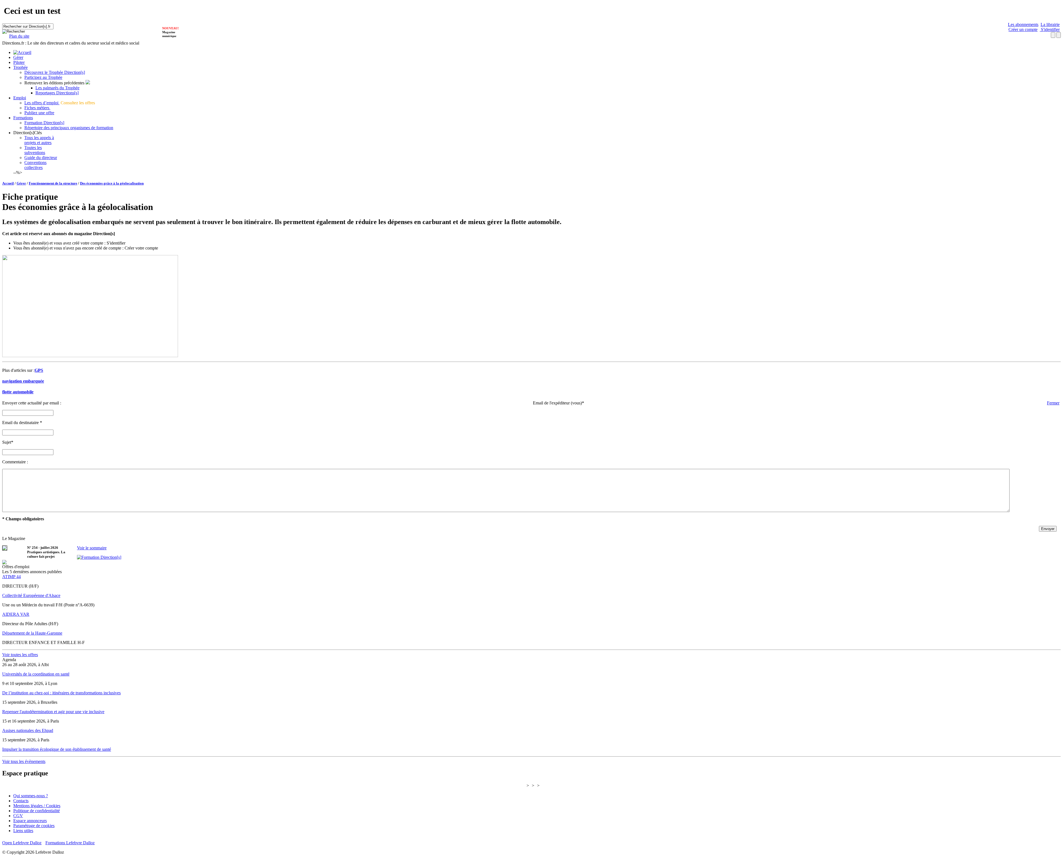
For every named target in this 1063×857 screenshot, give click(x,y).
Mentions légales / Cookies (36, 805)
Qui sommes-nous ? (30, 795)
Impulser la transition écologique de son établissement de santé (56, 749)
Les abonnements (1023, 24)
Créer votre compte (141, 248)
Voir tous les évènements (23, 761)
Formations (23, 117)
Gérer (18, 57)
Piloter (19, 62)
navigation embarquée (23, 381)
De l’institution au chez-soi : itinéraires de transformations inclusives (61, 692)
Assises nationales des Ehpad (27, 730)
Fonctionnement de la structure (53, 183)
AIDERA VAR (15, 614)
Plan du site (19, 36)
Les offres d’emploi (42, 102)
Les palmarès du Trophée (57, 87)
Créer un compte (1023, 29)
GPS (39, 370)
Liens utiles (23, 830)
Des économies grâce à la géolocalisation (112, 183)
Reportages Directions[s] (57, 92)
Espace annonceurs (30, 820)
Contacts (21, 800)
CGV (18, 815)
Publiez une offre (39, 112)
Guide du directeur (40, 157)
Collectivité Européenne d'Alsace (31, 595)
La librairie (1050, 24)
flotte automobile (17, 391)
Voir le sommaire (92, 548)
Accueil (8, 183)
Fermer (1053, 403)
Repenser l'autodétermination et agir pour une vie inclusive (53, 711)
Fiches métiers (37, 107)
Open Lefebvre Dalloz (22, 842)
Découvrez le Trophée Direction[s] (54, 72)
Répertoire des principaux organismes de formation (68, 127)
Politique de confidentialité (36, 810)
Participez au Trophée (43, 77)
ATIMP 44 (11, 576)
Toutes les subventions (34, 150)
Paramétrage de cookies (34, 825)
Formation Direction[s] (44, 122)
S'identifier (1050, 29)
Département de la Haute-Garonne (32, 633)
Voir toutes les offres (20, 654)
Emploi (19, 97)
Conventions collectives (35, 165)
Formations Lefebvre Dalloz (70, 842)
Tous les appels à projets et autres (39, 140)
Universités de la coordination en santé (35, 674)
